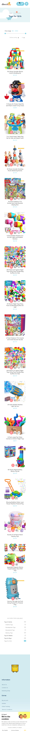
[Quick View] (15, 67)
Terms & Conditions (7, 709)
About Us (4, 684)
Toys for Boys (8, 638)
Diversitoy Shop (6, 690)
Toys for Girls (8, 641)
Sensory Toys (9, 633)
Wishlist (4, 703)
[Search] (22, 4)
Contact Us (5, 687)
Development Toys (10, 627)
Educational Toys (10, 630)
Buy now (11, 67)
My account (5, 700)
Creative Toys (9, 624)
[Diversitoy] (6, 4)
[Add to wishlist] (18, 67)
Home (10, 13)
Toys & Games (8, 622)
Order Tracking (6, 706)
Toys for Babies (8, 635)
